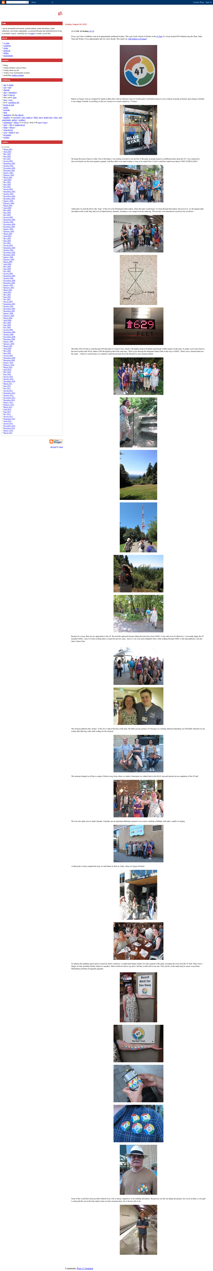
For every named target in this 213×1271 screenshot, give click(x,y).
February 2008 (8, 315)
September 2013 (9, 418)
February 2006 (8, 259)
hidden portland (18, 75)
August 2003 (8, 189)
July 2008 (7, 327)
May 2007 (7, 294)
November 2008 (9, 336)
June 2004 (7, 212)
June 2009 (7, 353)
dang (5, 95)
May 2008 (7, 322)
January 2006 (8, 257)
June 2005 (7, 240)
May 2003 (7, 182)
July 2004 (7, 215)
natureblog (13, 92)
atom (61, 447)
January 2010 (8, 362)
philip (5, 127)
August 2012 (8, 390)
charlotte (6, 90)
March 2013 (7, 407)
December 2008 (9, 339)
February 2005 (8, 231)
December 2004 (9, 226)
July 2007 (7, 299)
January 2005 (8, 229)
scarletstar (7, 45)
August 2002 (8, 161)
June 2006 (7, 268)
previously (17, 117)
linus (15, 97)
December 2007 (9, 311)
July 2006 (7, 271)
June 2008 (7, 325)
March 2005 (7, 233)
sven (5, 132)
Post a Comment (85, 1268)
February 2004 (8, 203)
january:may (48, 117)
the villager (19, 115)
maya (41, 117)
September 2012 (9, 393)
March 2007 (7, 290)
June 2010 (7, 374)
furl (9, 87)
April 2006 (7, 264)
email (32, 33)
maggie (12, 95)
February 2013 (8, 404)
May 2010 (7, 372)
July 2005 (7, 243)
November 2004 (9, 224)
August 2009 (8, 355)
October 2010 (8, 379)
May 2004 (7, 210)
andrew (14, 120)
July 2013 (7, 414)
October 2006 (8, 278)
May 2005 (7, 238)
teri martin (7, 135)
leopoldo (6, 110)
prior (23, 117)
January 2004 (8, 200)
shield (11, 132)
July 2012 (7, 388)
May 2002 (7, 154)
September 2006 (9, 275)
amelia (11, 85)
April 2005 (7, 236)
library (16, 122)
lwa (10, 100)
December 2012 (9, 400)
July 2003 (7, 186)
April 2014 (7, 421)
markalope (7, 115)
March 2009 (7, 346)
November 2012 (9, 397)
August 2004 (8, 217)
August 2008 (8, 329)
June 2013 (7, 411)
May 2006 (7, 266)
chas (5, 92)
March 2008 (7, 318)
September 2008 (9, 332)
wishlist (6, 137)
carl (4, 87)
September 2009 (9, 357)
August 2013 (8, 416)
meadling (6, 117)
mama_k (29, 117)
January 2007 (8, 285)
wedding (22, 120)
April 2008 (7, 320)
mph (5, 125)
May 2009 (7, 350)
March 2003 (7, 177)
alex (4, 85)
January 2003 (8, 172)
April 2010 (7, 369)
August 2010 (8, 376)
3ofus (55, 117)
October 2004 (8, 222)
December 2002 (9, 170)
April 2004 (7, 208)
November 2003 (9, 196)
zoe (17, 132)
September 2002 (9, 163)
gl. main (6, 43)
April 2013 (7, 409)
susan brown (8, 130)
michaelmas (7, 122)
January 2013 (8, 402)
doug (5, 100)
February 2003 (8, 175)
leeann (5, 107)
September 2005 (9, 247)
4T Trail (159, 36)
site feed (53, 447)
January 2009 (8, 341)
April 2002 (7, 151)
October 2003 (8, 193)
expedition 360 (13, 102)
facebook (6, 50)
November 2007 (9, 308)
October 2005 (8, 250)
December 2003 (9, 198)
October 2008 (8, 334)
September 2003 (9, 191)
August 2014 (8, 423)
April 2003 (7, 179)
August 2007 (8, 301)
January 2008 (8, 313)
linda (5, 112)
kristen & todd (8, 105)
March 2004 (7, 205)
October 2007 (8, 306)
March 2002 (7, 149)
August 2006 (8, 273)
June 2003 (7, 184)
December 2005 (9, 254)
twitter (5, 48)
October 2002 (8, 165)
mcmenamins (8, 55)
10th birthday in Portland (137, 38)
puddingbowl (20, 125)
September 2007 (9, 304)
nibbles (6, 53)
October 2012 (8, 395)
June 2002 (7, 156)
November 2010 (9, 381)
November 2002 (9, 168)
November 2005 (9, 252)
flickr (36, 117)
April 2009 (7, 348)
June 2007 (7, 297)
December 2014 (9, 428)
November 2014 (9, 425)
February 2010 (8, 365)
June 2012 (7, 386)
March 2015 (7, 432)
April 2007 (7, 292)
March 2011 (7, 383)
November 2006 (9, 280)
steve (45, 122)
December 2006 (9, 283)
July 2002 (7, 158)
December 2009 (9, 360)
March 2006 (7, 261)
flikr (10, 125)
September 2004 (9, 219)
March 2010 (7, 367)
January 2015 (8, 430)
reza (39, 122)
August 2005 (8, 245)
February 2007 (8, 287)
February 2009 (8, 343)
